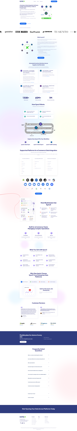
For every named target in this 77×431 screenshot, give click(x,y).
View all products (41, 57)
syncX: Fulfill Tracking (34, 421)
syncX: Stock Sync (34, 418)
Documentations (47, 421)
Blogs (39, 418)
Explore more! (48, 92)
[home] (22, 1)
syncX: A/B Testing (34, 422)
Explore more (32, 82)
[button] (35, 1)
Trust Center (46, 418)
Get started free (54, 1)
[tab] (24, 282)
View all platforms (38, 193)
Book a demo (29, 23)
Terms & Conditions (47, 422)
